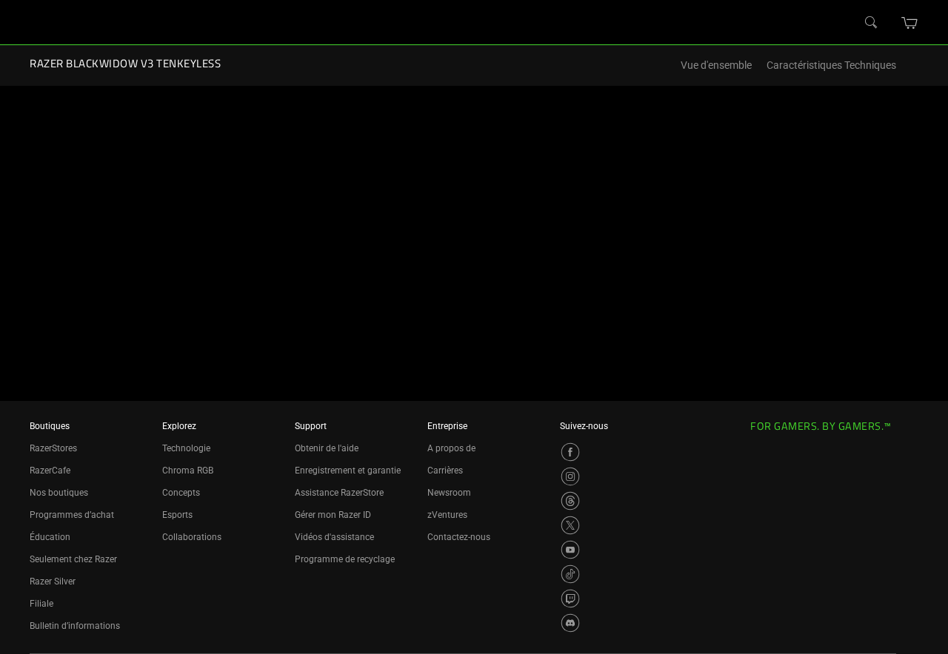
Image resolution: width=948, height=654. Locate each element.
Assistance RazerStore (339, 493)
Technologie (186, 448)
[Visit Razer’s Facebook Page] (570, 452)
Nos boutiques (59, 493)
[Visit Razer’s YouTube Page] (570, 549)
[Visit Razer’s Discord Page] (570, 623)
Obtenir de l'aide (326, 448)
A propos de (451, 448)
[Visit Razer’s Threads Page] (570, 500)
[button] (909, 23)
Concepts (181, 493)
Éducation (50, 537)
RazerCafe (50, 470)
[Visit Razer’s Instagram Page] (570, 476)
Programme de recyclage (345, 559)
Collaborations (191, 537)
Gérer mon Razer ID (333, 515)
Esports (177, 515)
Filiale (41, 604)
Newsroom (449, 493)
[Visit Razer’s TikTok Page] (570, 574)
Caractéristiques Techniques (831, 65)
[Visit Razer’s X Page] (570, 525)
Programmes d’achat (72, 515)
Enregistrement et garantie (348, 470)
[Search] (871, 23)
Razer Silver (53, 581)
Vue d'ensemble (716, 65)
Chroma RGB (187, 470)
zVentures (447, 515)
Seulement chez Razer (73, 559)
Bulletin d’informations (75, 626)
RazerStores (53, 448)
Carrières (445, 470)
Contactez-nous (458, 537)
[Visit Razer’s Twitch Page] (570, 598)
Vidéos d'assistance (334, 537)
